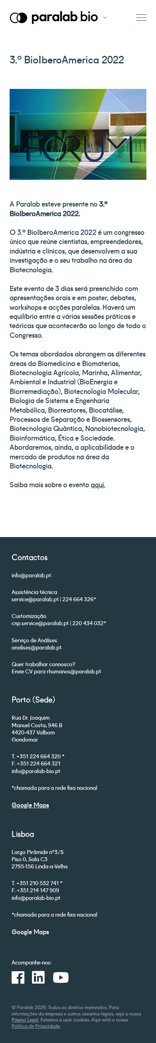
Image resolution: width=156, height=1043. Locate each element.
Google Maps (30, 804)
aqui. (98, 484)
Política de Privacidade (36, 1025)
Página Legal (25, 1019)
